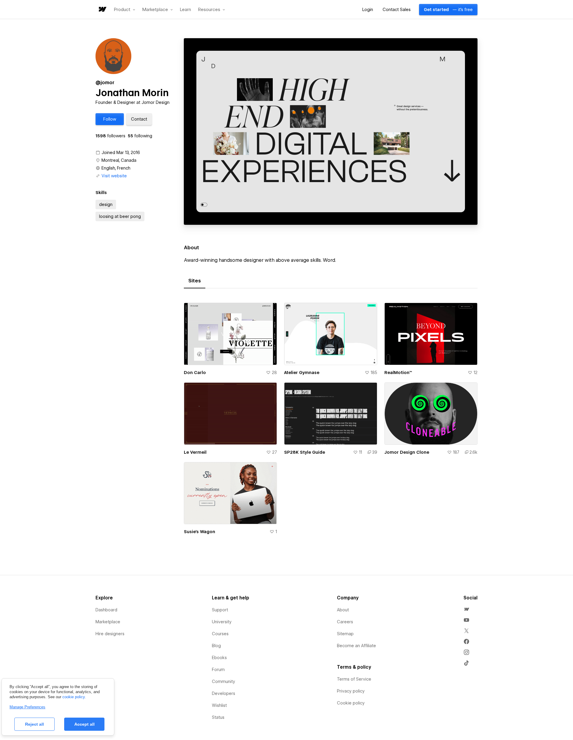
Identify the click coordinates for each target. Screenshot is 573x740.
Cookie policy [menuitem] (351, 703)
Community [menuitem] (223, 681)
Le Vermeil (195, 452)
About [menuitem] (343, 609)
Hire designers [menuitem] (110, 633)
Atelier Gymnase (301, 372)
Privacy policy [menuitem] (351, 691)
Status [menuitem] (218, 717)
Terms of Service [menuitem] (354, 679)
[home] (102, 9)
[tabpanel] (331, 422)
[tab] (194, 280)
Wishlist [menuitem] (219, 705)
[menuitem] (466, 609)
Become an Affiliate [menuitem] (356, 645)
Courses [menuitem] (220, 633)
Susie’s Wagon (199, 531)
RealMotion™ (398, 372)
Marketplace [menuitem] (108, 621)
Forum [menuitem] (218, 669)
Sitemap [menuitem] (345, 633)
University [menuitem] (222, 621)
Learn (185, 9)
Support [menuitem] (220, 609)
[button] (124, 9)
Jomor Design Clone (406, 452)
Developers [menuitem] (223, 693)
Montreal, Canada (118, 160)
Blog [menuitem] (216, 645)
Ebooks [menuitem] (219, 657)
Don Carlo (195, 372)
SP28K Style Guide (304, 452)
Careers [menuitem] (345, 621)
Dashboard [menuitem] (106, 609)
